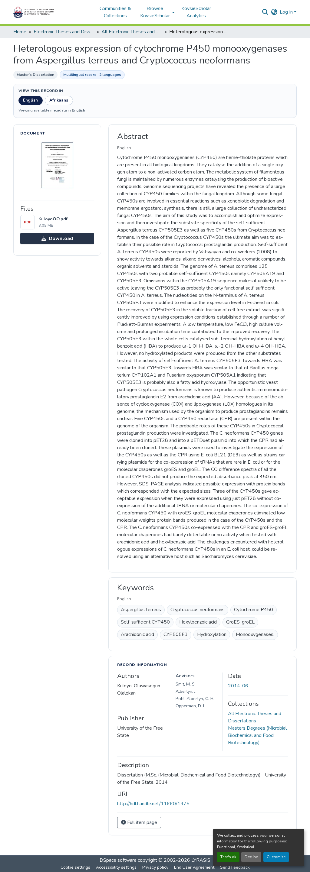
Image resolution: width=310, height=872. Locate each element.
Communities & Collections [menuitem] (115, 12)
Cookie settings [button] (75, 867)
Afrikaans (58, 100)
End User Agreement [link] (194, 867)
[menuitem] (157, 12)
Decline (251, 857)
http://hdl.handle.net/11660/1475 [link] (153, 803)
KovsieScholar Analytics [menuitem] (196, 12)
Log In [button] (287, 12)
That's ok (228, 857)
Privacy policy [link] (155, 867)
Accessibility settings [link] (116, 867)
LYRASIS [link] (200, 860)
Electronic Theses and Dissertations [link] (64, 31)
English (30, 100)
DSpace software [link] (118, 860)
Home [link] (19, 31)
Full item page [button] (141, 822)
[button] (52, 12)
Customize (276, 857)
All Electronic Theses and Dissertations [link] (131, 31)
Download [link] (61, 238)
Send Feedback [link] (235, 867)
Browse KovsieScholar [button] (155, 12)
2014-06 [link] (238, 685)
